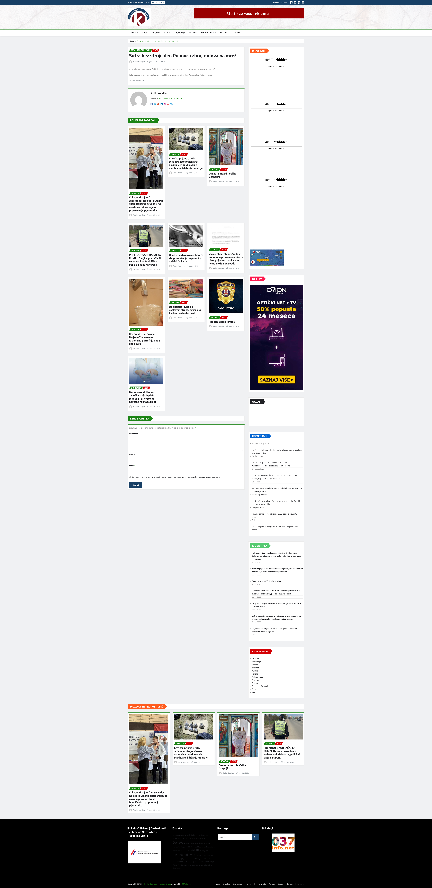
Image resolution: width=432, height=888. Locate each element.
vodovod (184, 865)
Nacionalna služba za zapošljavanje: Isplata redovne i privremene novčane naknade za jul (142, 397)
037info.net (186, 884)
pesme (174, 859)
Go (255, 837)
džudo (187, 843)
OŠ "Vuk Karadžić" (207, 855)
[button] (283, 843)
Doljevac (179, 842)
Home (131, 41)
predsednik (202, 859)
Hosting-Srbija (165, 884)
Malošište (196, 850)
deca (203, 838)
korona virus (176, 851)
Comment (133, 433)
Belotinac (204, 835)
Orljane (197, 855)
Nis (207, 850)
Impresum (299, 884)
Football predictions (260, 494)
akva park (179, 835)
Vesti (254, 692)
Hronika (156, 33)
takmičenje (209, 862)
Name (132, 454)
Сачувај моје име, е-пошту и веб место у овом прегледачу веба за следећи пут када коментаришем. (176, 477)
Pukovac (176, 862)
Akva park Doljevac (189, 835)
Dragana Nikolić (258, 507)
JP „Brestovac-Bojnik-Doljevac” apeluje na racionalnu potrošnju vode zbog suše (144, 338)
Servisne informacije (260, 686)
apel (199, 835)
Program (255, 680)
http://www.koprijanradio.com (171, 98)
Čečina (209, 865)
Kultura (193, 33)
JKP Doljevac (192, 847)
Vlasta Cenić (177, 865)
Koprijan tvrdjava (209, 847)
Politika (255, 674)
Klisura (200, 847)
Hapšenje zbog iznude (222, 321)
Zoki (253, 520)
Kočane (184, 850)
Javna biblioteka (200, 843)
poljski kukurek (187, 859)
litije (189, 851)
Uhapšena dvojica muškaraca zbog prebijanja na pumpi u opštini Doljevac (186, 258)
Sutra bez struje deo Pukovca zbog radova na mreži (157, 41)
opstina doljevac (184, 855)
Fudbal (192, 843)
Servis (167, 33)
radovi (181, 861)
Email (132, 465)
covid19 (185, 838)
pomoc (196, 858)
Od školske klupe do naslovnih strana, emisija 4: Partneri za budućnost (185, 310)
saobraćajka (199, 862)
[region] (283, 843)
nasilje (203, 851)
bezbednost (177, 838)
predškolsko (210, 859)
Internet (224, 33)
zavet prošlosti (192, 865)
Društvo (134, 33)
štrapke (179, 868)
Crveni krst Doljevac (195, 838)
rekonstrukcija (190, 862)
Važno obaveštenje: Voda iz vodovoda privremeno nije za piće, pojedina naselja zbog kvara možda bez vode (226, 258)
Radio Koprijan (139, 61)
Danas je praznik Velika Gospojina (266, 581)
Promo (236, 33)
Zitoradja (204, 865)
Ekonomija (180, 33)
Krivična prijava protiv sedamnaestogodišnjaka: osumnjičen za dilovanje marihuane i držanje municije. (186, 163)
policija (180, 858)
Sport (145, 33)
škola (174, 868)
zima (198, 865)
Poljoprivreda (208, 33)
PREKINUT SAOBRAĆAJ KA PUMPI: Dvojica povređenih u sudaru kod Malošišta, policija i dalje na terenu (145, 259)
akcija (174, 835)
